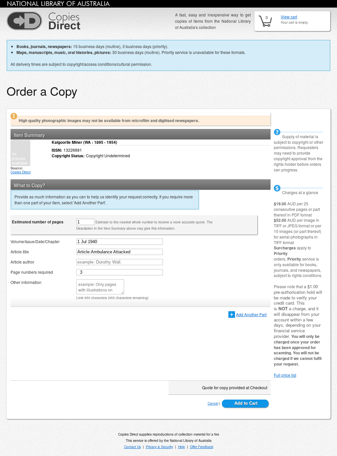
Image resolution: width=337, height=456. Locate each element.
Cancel (213, 403)
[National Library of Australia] (59, 5)
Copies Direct (21, 171)
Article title (20, 251)
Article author (22, 262)
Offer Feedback (201, 446)
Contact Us (132, 446)
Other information (26, 282)
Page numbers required (32, 272)
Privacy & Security (159, 446)
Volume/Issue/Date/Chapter (35, 241)
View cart (289, 16)
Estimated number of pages (38, 222)
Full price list (285, 375)
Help (181, 446)
